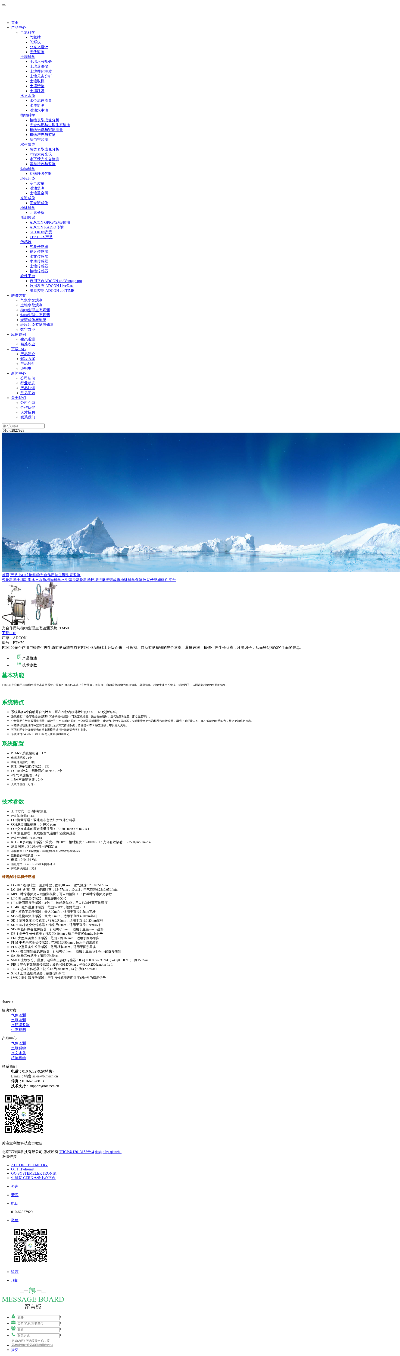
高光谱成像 (39, 203)
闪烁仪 (35, 42)
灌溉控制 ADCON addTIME (52, 290)
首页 (15, 23)
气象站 (35, 37)
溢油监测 (37, 188)
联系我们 (27, 417)
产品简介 (27, 354)
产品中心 (18, 27)
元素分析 (37, 213)
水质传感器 (39, 261)
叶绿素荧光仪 (41, 154)
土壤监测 (18, 1020)
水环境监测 (20, 1025)
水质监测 (37, 105)
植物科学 (27, 115)
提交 (15, 1350)
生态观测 (27, 339)
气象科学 (27, 32)
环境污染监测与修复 (37, 325)
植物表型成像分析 (44, 120)
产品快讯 (27, 388)
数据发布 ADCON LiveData (52, 286)
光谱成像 (27, 198)
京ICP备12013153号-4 (76, 1152)
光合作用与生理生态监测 (50, 125)
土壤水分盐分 (41, 62)
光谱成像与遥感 (33, 320)
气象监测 (18, 1015)
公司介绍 (27, 403)
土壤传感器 (39, 266)
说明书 (25, 368)
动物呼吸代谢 (41, 174)
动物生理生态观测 (35, 315)
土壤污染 (37, 86)
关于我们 (18, 398)
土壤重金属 (39, 193)
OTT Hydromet (22, 1169)
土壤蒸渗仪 (39, 66)
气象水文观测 (31, 300)
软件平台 (27, 276)
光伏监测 (37, 52)
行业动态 (27, 383)
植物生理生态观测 (35, 310)
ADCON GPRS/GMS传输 (50, 222)
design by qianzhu (108, 1152)
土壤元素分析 (41, 76)
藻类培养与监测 (43, 164)
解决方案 (18, 295)
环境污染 (27, 178)
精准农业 (27, 344)
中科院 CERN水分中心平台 (33, 1178)
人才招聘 (27, 412)
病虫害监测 (39, 139)
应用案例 (18, 334)
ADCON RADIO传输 (47, 227)
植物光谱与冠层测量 (46, 130)
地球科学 (27, 208)
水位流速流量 (41, 101)
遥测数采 (27, 217)
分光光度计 (39, 47)
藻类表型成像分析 (44, 149)
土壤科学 (27, 57)
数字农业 (27, 329)
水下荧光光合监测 (44, 159)
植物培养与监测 (43, 135)
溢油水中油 (39, 110)
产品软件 (27, 364)
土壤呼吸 (37, 91)
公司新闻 (27, 378)
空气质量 (37, 183)
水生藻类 (27, 144)
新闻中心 (18, 373)
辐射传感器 (39, 252)
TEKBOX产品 (41, 237)
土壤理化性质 (41, 71)
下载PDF (9, 633)
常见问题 (27, 393)
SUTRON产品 (41, 232)
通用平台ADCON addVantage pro (56, 281)
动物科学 (27, 169)
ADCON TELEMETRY (29, 1165)
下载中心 (18, 349)
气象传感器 (39, 247)
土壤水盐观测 (31, 305)
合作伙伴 (27, 407)
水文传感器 (39, 256)
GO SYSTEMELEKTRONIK (33, 1173)
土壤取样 (37, 81)
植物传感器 (39, 271)
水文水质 (27, 96)
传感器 (25, 242)
